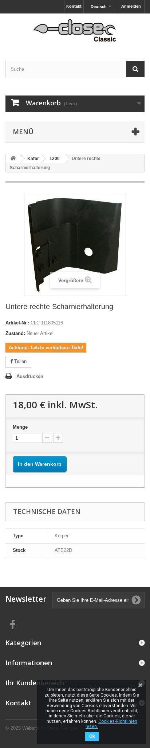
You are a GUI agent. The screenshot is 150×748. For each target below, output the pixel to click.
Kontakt (74, 6)
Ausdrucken (29, 376)
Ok (92, 736)
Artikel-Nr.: (17, 323)
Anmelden (131, 6)
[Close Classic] (75, 31)
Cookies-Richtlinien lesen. (111, 724)
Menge (20, 427)
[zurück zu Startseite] (13, 158)
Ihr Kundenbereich (34, 682)
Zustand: (15, 333)
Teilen (20, 361)
